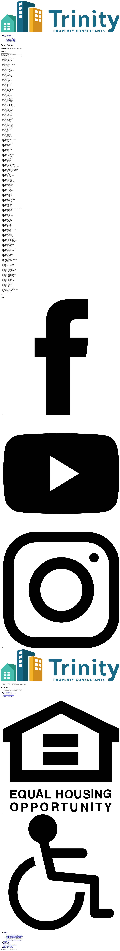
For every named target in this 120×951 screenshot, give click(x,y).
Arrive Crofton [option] (6, 81)
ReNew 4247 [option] (6, 141)
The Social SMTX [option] (7, 284)
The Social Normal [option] (7, 279)
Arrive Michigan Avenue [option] (8, 98)
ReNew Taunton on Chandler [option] (9, 236)
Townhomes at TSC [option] (7, 290)
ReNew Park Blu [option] (7, 221)
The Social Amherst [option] (7, 266)
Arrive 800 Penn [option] (7, 68)
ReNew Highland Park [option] (8, 179)
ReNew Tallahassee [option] (7, 235)
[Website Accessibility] (61, 930)
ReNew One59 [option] (6, 211)
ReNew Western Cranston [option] (9, 250)
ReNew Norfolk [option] (6, 200)
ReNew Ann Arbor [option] (7, 149)
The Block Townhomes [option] (8, 261)
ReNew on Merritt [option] (7, 216)
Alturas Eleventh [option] (7, 61)
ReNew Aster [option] (6, 150)
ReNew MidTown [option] (7, 193)
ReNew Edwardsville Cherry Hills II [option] (11, 170)
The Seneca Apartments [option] (8, 265)
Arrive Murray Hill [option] (7, 101)
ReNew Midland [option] (7, 191)
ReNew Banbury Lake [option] (8, 158)
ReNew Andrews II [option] (7, 148)
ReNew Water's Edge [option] (8, 246)
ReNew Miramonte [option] (7, 195)
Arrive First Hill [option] (6, 84)
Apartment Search (7, 692)
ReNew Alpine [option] (6, 145)
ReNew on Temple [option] (7, 219)
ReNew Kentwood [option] (7, 185)
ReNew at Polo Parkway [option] (8, 154)
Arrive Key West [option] (7, 91)
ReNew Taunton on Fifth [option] (8, 239)
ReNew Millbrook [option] (7, 194)
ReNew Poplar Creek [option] (8, 226)
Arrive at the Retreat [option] (7, 71)
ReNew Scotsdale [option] (7, 230)
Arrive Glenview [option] (7, 86)
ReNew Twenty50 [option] (7, 243)
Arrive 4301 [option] (6, 66)
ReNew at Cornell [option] (7, 153)
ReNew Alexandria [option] (7, 144)
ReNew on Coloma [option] (7, 210)
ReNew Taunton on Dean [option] (9, 238)
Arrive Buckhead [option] (7, 78)
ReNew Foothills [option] (7, 174)
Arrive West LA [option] (6, 135)
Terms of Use (6, 942)
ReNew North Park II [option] (8, 203)
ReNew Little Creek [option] (7, 189)
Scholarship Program (10, 39)
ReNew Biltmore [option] (7, 160)
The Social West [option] (6, 285)
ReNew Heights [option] (6, 178)
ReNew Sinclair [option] (6, 233)
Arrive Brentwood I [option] (7, 75)
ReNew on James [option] (7, 214)
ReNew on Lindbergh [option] (8, 215)
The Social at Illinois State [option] (9, 268)
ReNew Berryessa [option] (7, 159)
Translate (5, 932)
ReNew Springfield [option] (7, 234)
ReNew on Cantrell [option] (7, 209)
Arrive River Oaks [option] (7, 111)
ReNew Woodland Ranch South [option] (10, 259)
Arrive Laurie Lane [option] (7, 93)
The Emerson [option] (6, 263)
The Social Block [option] (7, 271)
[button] (61, 813)
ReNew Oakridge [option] (7, 206)
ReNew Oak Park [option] (7, 205)
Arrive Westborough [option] (7, 133)
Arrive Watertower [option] (7, 131)
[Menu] (1, 33)
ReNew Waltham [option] (7, 245)
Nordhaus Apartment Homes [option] (9, 139)
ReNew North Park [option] (7, 201)
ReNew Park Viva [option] (7, 225)
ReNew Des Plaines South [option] (9, 164)
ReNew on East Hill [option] (7, 213)
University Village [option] (7, 291)
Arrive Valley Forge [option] (7, 129)
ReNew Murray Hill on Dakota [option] (10, 198)
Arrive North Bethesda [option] (8, 104)
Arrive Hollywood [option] (7, 88)
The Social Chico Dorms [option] (8, 275)
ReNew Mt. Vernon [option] (7, 196)
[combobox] (60, 172)
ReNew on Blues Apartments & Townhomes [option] (13, 208)
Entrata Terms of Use (8, 947)
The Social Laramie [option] (7, 278)
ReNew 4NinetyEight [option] (8, 143)
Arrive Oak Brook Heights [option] (9, 106)
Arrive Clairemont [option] (7, 80)
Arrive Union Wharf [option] (7, 125)
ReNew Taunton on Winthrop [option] (9, 241)
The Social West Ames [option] (8, 286)
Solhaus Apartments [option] (7, 260)
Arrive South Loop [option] (7, 119)
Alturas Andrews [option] (7, 59)
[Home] (60, 31)
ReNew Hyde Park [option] (7, 183)
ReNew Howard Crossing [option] (9, 181)
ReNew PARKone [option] (7, 223)
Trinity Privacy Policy (8, 696)
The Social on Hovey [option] (8, 281)
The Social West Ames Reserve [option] (10, 288)
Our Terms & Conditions (8, 695)
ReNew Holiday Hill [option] (7, 180)
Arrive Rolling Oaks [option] (7, 113)
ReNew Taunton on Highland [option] (9, 240)
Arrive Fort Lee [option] (6, 85)
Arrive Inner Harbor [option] (7, 90)
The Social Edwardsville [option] (8, 276)
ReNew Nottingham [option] (7, 204)
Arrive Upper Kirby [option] (7, 128)
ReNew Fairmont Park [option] (8, 171)
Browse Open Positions (11, 41)
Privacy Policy (6, 943)
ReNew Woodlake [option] (7, 258)
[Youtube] (61, 531)
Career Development (10, 40)
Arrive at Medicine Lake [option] (8, 70)
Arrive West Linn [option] (7, 138)
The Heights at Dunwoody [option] (9, 264)
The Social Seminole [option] (7, 283)
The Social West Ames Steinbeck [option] (10, 289)
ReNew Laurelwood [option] (7, 186)
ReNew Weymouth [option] (7, 255)
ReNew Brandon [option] (7, 161)
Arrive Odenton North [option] (8, 108)
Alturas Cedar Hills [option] (7, 60)
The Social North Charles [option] (9, 280)
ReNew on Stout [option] (7, 218)
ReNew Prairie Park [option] (7, 228)
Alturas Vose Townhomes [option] (9, 64)
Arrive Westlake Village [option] (8, 136)
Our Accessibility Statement (9, 693)
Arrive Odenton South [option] (8, 109)
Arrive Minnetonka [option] (7, 99)
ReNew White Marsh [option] (8, 256)
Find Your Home (7, 35)
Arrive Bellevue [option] (6, 74)
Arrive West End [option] (7, 134)
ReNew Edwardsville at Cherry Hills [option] (11, 166)
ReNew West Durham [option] (8, 249)
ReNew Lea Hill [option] (7, 188)
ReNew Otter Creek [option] (7, 220)
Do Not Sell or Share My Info (9, 945)
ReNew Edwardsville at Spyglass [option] (10, 169)
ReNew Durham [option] (7, 165)
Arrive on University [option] (7, 110)
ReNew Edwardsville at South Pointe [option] (11, 168)
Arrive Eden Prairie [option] (7, 83)
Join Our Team (6, 36)
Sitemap (5, 941)
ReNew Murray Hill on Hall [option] (9, 199)
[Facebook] (61, 414)
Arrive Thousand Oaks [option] (8, 124)
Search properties (4, 55)
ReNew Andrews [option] (7, 146)
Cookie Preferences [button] (7, 946)
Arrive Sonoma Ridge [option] (8, 118)
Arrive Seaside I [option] (6, 116)
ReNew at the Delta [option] (7, 155)
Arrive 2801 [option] (6, 65)
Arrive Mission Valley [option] (8, 100)
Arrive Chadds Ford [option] (7, 79)
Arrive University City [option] (8, 126)
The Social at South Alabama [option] (9, 269)
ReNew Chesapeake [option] (7, 163)
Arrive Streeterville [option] (7, 123)
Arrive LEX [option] (6, 94)
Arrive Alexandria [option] (7, 69)
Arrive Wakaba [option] (6, 130)
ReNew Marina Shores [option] (8, 190)
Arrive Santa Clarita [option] (7, 115)
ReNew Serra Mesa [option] (7, 231)
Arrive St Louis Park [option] (7, 121)
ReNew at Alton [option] (6, 151)
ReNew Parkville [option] (7, 224)
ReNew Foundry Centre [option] (8, 175)
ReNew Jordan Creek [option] (8, 184)
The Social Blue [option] (6, 273)
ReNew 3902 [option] (6, 140)
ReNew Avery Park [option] (7, 156)
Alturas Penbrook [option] (7, 63)
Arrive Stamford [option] (6, 120)
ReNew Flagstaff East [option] (8, 173)
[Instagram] (61, 647)
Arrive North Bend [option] (7, 103)
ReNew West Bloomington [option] (9, 248)
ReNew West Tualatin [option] (8, 254)
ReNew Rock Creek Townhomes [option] (10, 229)
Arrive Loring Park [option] (7, 95)
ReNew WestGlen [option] (7, 251)
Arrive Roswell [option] (6, 114)
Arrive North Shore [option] (7, 105)
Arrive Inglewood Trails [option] (8, 89)
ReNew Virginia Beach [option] (8, 244)
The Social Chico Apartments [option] (9, 274)
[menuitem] (61, 35)
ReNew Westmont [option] (7, 253)
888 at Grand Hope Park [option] (8, 58)
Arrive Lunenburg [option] (7, 96)
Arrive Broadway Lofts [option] (8, 76)
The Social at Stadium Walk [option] (9, 270)
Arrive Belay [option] (6, 73)
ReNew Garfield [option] (7, 176)
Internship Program (10, 38)
